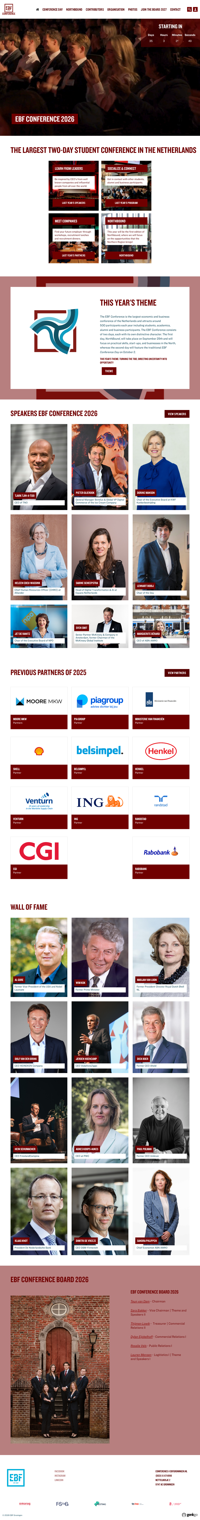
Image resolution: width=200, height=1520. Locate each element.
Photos (132, 9)
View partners (177, 673)
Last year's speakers (73, 203)
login (195, 9)
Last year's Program (126, 203)
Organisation (116, 9)
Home (38, 9)
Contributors (95, 9)
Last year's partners (73, 255)
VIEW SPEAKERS (177, 414)
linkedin (59, 1480)
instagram (60, 1475)
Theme (109, 371)
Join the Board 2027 (154, 9)
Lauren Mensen (141, 1355)
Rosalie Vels (139, 1346)
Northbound (126, 255)
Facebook (59, 1471)
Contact (175, 9)
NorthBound (74, 9)
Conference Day (52, 9)
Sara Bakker (139, 1310)
